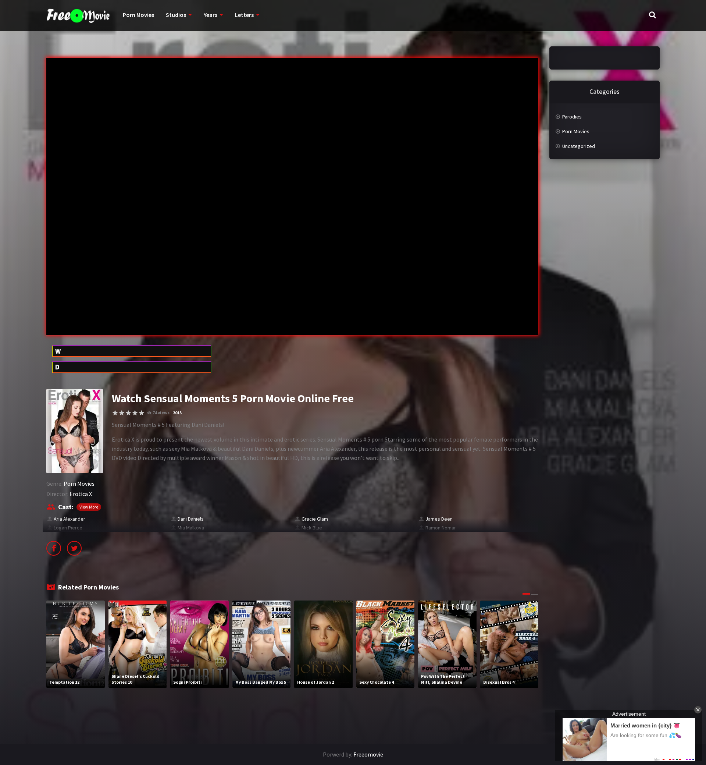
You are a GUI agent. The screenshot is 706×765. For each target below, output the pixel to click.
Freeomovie (368, 754)
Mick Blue (312, 527)
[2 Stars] (121, 413)
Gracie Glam (315, 519)
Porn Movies (138, 14)
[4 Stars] (135, 413)
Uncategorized (578, 146)
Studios (176, 14)
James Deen (439, 519)
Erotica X (80, 493)
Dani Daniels (191, 519)
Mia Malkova (191, 527)
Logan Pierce (68, 527)
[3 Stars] (128, 413)
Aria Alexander (69, 519)
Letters (244, 14)
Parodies (572, 116)
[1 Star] (115, 413)
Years (210, 14)
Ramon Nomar (440, 527)
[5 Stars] (141, 413)
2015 (177, 412)
